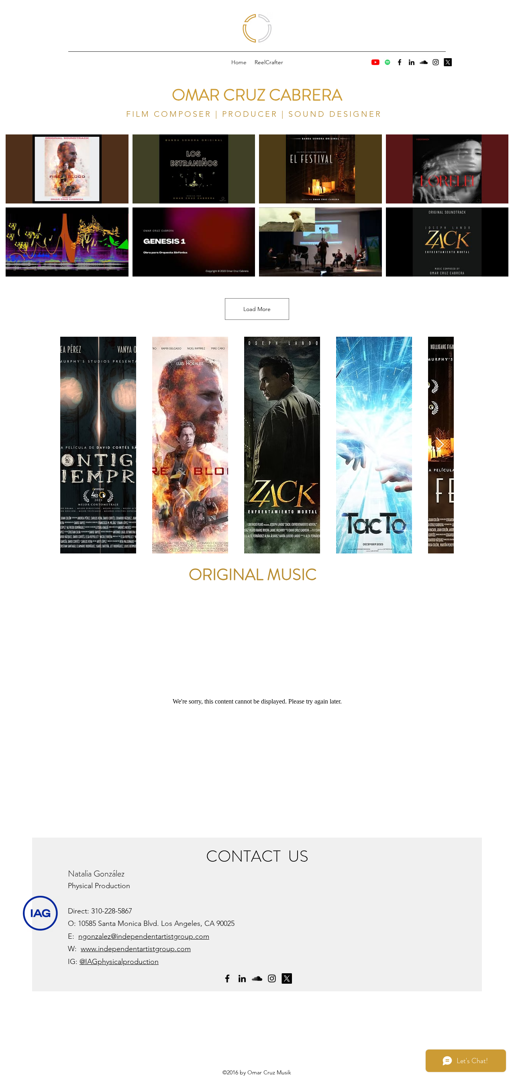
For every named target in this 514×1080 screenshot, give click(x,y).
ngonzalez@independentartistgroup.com (143, 936)
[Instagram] (436, 62)
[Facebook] (400, 62)
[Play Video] (67, 169)
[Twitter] (448, 62)
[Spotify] (387, 62)
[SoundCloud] (424, 62)
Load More (257, 309)
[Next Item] (440, 445)
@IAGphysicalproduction (119, 961)
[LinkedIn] (412, 62)
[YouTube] (375, 62)
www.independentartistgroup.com (136, 948)
